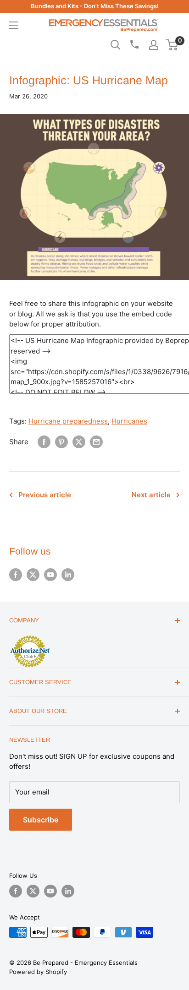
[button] (172, 44)
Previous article (44, 494)
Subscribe (40, 819)
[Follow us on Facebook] (15, 574)
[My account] (153, 45)
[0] (172, 44)
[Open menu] (13, 25)
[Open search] (116, 45)
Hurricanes (129, 421)
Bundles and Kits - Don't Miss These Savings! (95, 6)
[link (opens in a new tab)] (29, 637)
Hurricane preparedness (68, 421)
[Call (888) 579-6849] (134, 44)
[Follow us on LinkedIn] (67, 574)
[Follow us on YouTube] (50, 574)
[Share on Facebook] (44, 441)
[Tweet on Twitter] (78, 441)
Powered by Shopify (38, 971)
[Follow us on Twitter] (33, 574)
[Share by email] (96, 441)
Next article (151, 494)
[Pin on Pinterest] (61, 441)
